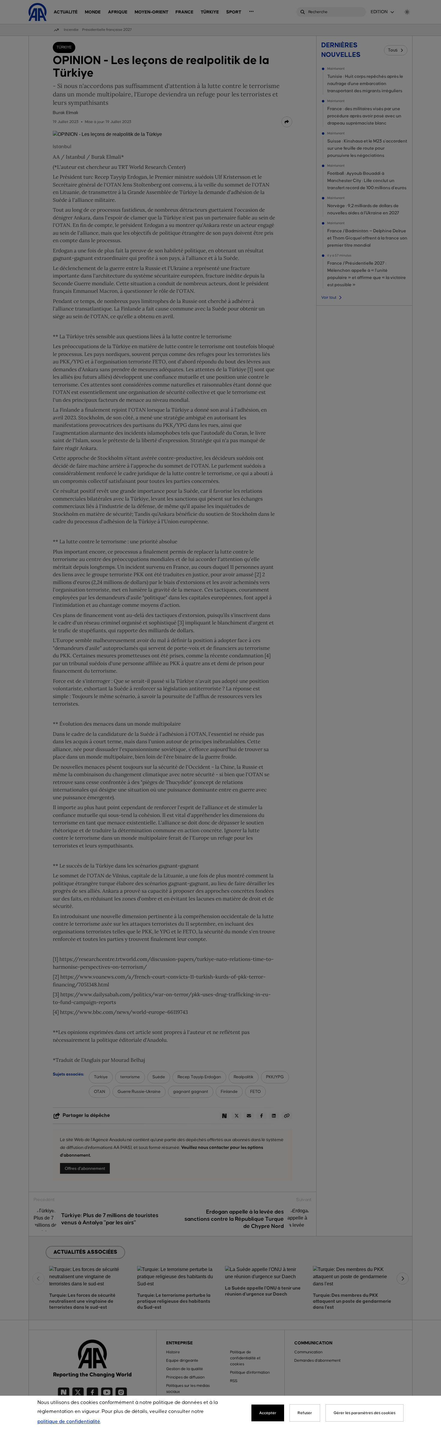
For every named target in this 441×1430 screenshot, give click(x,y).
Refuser (305, 1413)
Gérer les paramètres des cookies (364, 1413)
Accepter (267, 1413)
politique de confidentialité (69, 1421)
